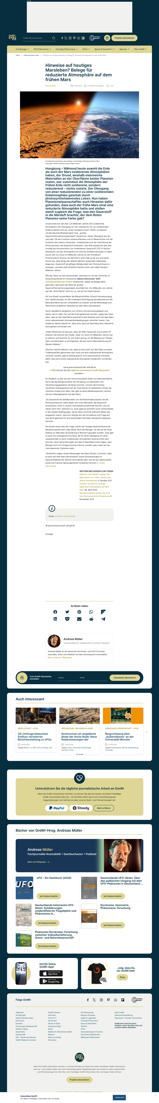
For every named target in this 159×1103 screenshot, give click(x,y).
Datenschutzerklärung (124, 1015)
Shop (122, 977)
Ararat (69, 748)
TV (31, 748)
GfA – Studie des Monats (26, 1037)
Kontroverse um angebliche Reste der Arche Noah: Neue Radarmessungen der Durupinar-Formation (79, 738)
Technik (84, 1026)
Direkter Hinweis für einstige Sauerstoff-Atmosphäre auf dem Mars (94, 487)
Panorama (52, 1040)
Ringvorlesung (133, 748)
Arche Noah (77, 748)
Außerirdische (116, 748)
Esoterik (19, 1023)
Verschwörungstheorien (90, 1034)
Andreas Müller (50, 86)
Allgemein (20, 1012)
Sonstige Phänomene (65, 49)
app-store (51, 973)
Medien (26, 748)
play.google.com (51, 981)
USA (50, 748)
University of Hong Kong (65, 516)
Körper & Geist (54, 1023)
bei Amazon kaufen (49, 896)
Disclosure (20, 1021)
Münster (124, 748)
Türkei (71, 750)
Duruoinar (64, 750)
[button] (55, 612)
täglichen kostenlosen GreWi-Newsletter (90, 370)
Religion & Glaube (84, 728)
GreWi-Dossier (54, 1012)
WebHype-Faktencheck (90, 1037)
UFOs (84, 49)
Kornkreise (52, 1021)
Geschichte (20, 1032)
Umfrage (45, 748)
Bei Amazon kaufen (47, 946)
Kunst (50, 1029)
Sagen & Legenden (88, 1018)
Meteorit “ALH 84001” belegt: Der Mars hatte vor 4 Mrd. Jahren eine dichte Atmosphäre (95, 477)
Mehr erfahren (104, 808)
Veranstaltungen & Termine (92, 1032)
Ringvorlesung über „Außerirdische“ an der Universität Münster (119, 736)
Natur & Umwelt (54, 1037)
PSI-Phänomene (41, 49)
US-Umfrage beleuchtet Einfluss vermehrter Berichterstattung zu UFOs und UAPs (34, 738)
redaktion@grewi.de (107, 38)
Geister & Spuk (22, 1029)
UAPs (34, 748)
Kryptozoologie (54, 1026)
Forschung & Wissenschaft (118, 728)
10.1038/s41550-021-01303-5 (59, 282)
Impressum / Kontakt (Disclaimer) (128, 1018)
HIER (53, 370)
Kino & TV (52, 1018)
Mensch (123, 49)
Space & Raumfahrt (103, 49)
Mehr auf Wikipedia (37, 862)
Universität (109, 750)
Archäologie (21, 49)
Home (18, 55)
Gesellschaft (24, 728)
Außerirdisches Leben (31, 55)
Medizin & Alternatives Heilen (60, 1032)
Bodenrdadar (86, 748)
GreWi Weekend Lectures (26, 1040)
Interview (52, 1015)
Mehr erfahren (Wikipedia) (60, 657)
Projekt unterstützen (124, 38)
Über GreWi (139, 49)
